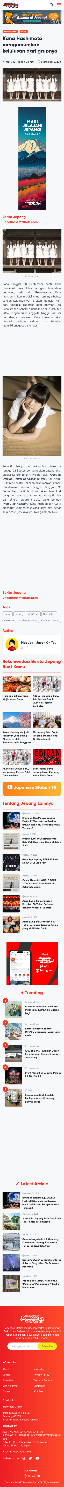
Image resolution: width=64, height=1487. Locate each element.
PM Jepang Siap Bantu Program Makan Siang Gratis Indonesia (45, 735)
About (6, 1369)
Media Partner (10, 1385)
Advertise (8, 1380)
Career (6, 1391)
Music (23, 31)
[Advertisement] (32, 550)
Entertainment (10, 31)
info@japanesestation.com (24, 1419)
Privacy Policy (41, 1374)
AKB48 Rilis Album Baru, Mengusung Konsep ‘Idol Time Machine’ (16, 772)
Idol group (33, 614)
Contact (7, 1374)
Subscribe (47, 1346)
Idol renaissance (27, 620)
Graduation (49, 614)
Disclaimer (39, 1385)
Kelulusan (9, 620)
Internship (39, 1369)
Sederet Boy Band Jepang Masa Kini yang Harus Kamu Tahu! (46, 772)
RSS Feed (38, 1391)
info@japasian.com (20, 1451)
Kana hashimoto (50, 620)
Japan (7, 614)
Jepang (19, 614)
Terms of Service (42, 1380)
